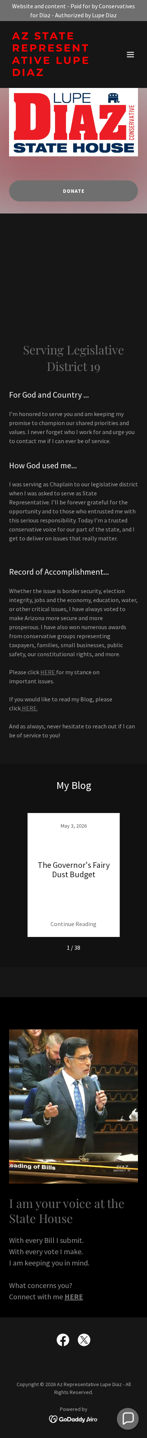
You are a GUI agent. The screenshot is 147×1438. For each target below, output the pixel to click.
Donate (73, 191)
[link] (54, 73)
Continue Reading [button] (73, 924)
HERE (48, 672)
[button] (130, 54)
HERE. (29, 708)
